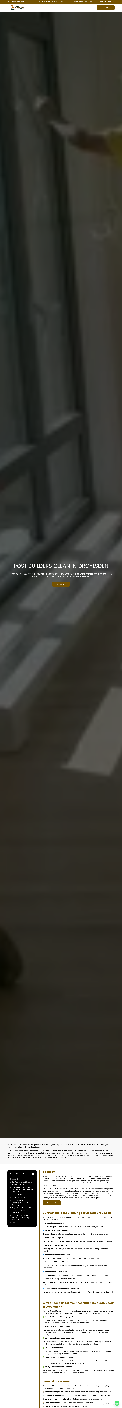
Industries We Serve (19, 1195)
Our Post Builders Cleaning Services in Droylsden (22, 1183)
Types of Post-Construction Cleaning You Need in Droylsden (22, 1202)
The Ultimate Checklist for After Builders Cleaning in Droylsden (22, 1217)
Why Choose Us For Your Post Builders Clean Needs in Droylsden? (23, 1189)
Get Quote (106, 8)
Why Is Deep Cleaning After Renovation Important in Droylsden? (22, 1210)
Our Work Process (18, 1198)
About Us (15, 1179)
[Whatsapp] (117, 1403)
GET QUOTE (61, 584)
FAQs (13, 1223)
